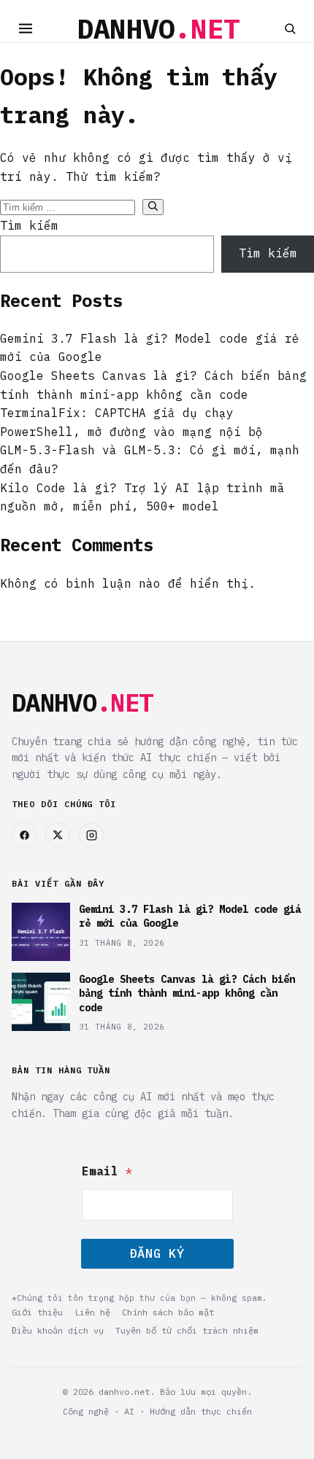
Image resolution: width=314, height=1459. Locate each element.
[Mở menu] (25, 28)
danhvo (158, 28)
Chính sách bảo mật (168, 1312)
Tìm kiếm (29, 225)
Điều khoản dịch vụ (58, 1330)
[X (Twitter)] (57, 834)
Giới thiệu (37, 1312)
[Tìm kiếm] (289, 28)
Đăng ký (157, 1253)
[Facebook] (24, 834)
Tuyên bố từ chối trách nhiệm (187, 1330)
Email (107, 1171)
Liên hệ (92, 1312)
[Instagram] (91, 834)
